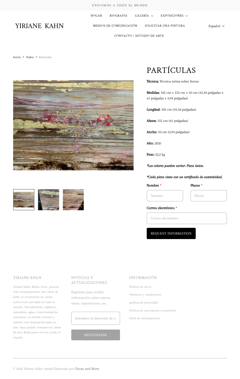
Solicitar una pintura (165, 26)
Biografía (119, 16)
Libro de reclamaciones (144, 318)
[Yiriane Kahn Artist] (39, 26)
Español (214, 26)
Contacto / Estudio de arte (139, 36)
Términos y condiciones (145, 294)
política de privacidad (143, 302)
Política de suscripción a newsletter (152, 310)
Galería (142, 16)
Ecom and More (87, 369)
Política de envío (140, 287)
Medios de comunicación (115, 26)
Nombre (154, 185)
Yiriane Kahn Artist (38, 369)
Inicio (17, 57)
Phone (196, 185)
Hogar (96, 16)
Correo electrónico (162, 208)
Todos (30, 57)
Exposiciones (172, 16)
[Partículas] (73, 125)
